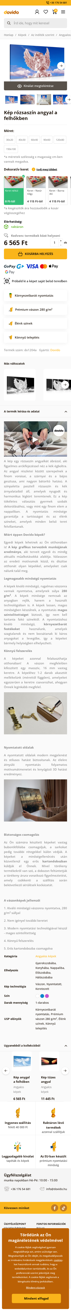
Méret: (9, 131)
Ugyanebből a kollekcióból (22, 1045)
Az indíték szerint (42, 35)
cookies (58, 1260)
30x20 (9, 139)
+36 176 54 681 (20, 1189)
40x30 (22, 139)
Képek (22, 35)
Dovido (55, 350)
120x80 (60, 139)
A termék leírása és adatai (21, 411)
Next (61, 66)
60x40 (34, 139)
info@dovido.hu (56, 1189)
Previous (6, 1071)
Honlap (8, 35)
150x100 (11, 149)
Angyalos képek (46, 956)
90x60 (46, 139)
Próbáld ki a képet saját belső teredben (39, 281)
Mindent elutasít (35, 1287)
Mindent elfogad (36, 1298)
